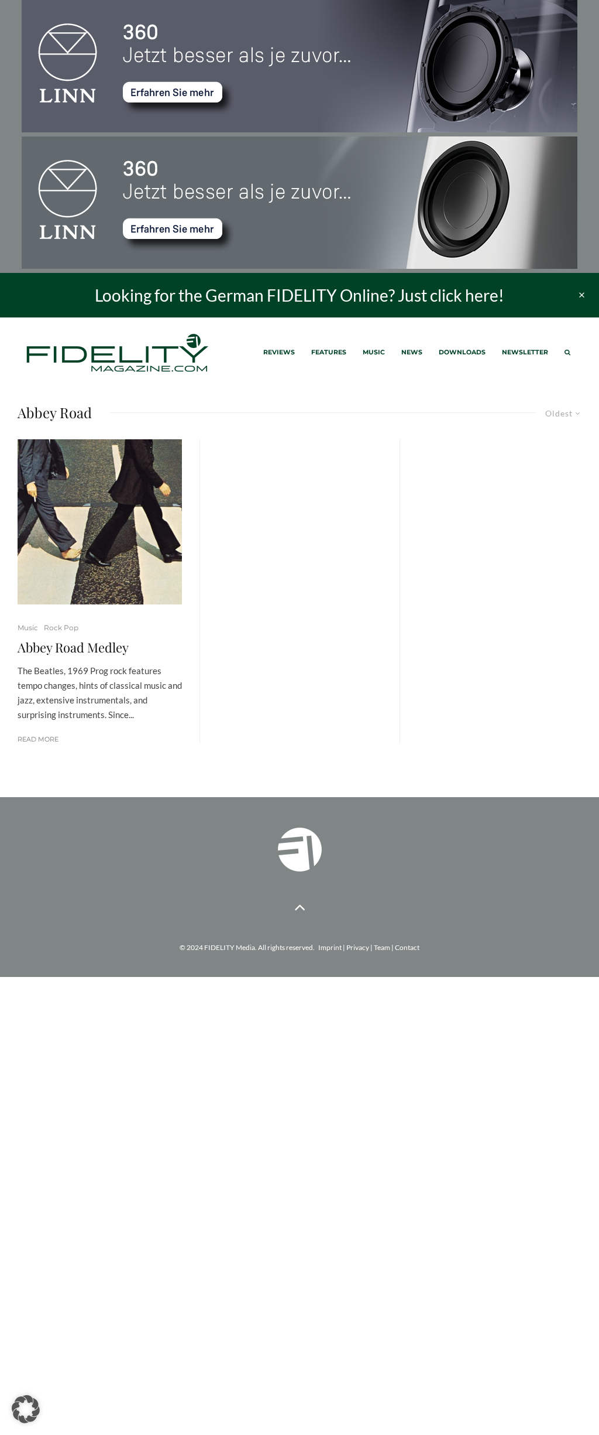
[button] (25, 1409)
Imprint (330, 947)
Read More (38, 739)
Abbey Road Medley (73, 647)
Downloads (462, 352)
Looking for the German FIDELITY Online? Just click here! (299, 295)
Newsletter (525, 352)
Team (382, 947)
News (411, 352)
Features (328, 352)
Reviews (279, 352)
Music (374, 352)
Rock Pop (61, 627)
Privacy (357, 947)
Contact (407, 947)
